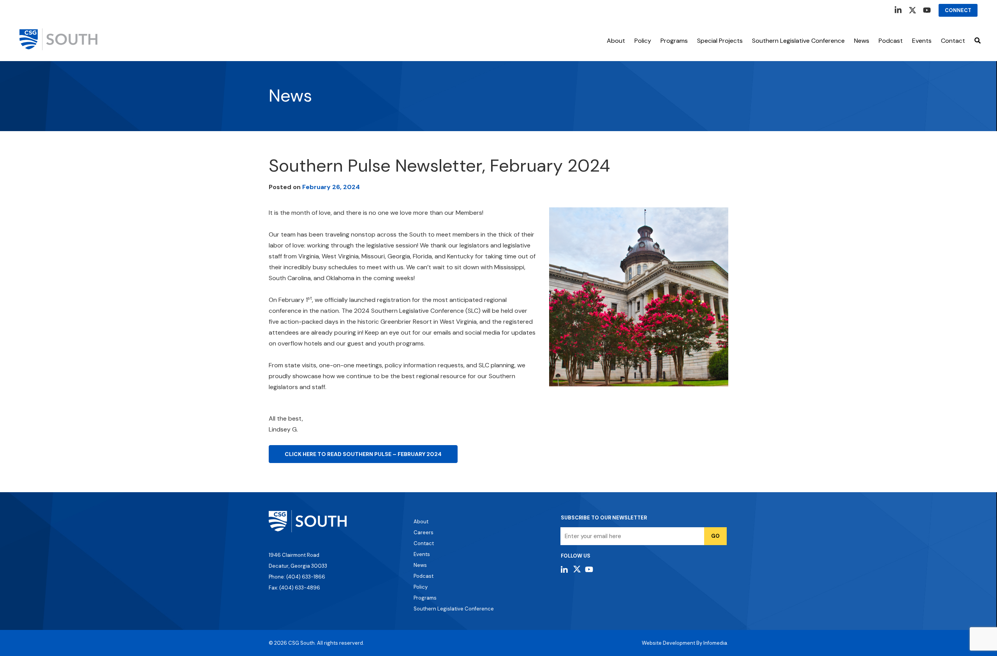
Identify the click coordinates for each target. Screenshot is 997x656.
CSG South (301, 643)
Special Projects (720, 41)
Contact (953, 41)
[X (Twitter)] (912, 10)
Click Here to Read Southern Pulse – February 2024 (363, 454)
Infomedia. (715, 643)
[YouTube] (927, 10)
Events (422, 554)
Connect (958, 10)
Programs (674, 41)
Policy (642, 41)
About (616, 41)
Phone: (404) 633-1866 (297, 577)
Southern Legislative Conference (798, 41)
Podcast (891, 41)
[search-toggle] (977, 41)
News (861, 41)
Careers (423, 532)
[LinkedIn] (898, 10)
